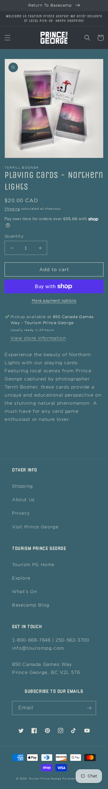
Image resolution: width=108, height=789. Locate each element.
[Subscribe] (89, 708)
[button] (7, 37)
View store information (38, 338)
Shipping (12, 208)
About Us (23, 499)
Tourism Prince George (45, 778)
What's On (24, 591)
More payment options (54, 300)
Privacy (21, 513)
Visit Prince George (35, 527)
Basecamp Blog (31, 605)
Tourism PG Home (33, 564)
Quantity (13, 236)
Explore (21, 578)
